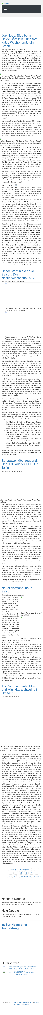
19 (9, 876)
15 (21, 873)
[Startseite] (5, 3)
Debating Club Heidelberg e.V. (23, 1002)
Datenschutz (26, 1004)
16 (27, 873)
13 (11, 873)
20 (15, 876)
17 (32, 873)
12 (37, 869)
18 (37, 873)
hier (25, 582)
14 (16, 873)
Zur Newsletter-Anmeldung (15, 926)
